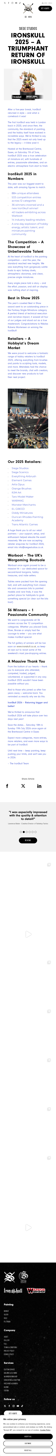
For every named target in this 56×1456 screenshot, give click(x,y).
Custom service (9, 1369)
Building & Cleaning (10, 1373)
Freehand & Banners (11, 1383)
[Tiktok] (20, 3)
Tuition (6, 1391)
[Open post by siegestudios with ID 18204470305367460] (28, 1227)
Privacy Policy (9, 1351)
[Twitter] (5, 3)
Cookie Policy (45, 1430)
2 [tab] (23, 832)
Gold (5, 1318)
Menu (30, 17)
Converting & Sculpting (12, 1380)
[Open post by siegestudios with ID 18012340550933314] (28, 934)
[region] (28, 1435)
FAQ (5, 1344)
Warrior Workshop (10, 1376)
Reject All (28, 1450)
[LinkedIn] (39, 786)
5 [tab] (32, 832)
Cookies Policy (9, 1354)
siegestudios (27, 864)
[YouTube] (16, 3)
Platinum (7, 1322)
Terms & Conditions (10, 1347)
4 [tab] (29, 832)
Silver (6, 1314)
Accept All (28, 1436)
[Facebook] (9, 3)
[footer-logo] (9, 1272)
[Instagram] (12, 3)
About (6, 1337)
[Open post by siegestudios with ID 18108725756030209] (28, 1178)
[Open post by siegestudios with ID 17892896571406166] (28, 1081)
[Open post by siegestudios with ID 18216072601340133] (28, 885)
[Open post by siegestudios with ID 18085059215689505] (28, 983)
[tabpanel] (28, 817)
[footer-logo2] (23, 1272)
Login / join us (47, 3)
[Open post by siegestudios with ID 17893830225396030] (28, 1032)
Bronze (6, 1311)
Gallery (7, 1340)
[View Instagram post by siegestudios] (49, 906)
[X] (23, 786)
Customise (28, 1443)
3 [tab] (26, 832)
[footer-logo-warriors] (36, 1288)
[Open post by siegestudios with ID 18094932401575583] (28, 1130)
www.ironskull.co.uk (26, 646)
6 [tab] (35, 832)
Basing (6, 1387)
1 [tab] (21, 832)
